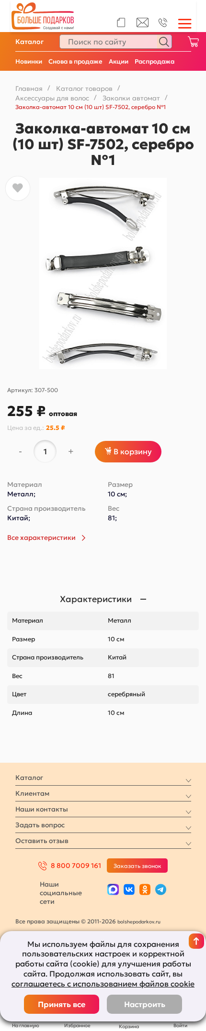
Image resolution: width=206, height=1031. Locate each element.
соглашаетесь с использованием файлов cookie (103, 983)
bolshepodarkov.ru (138, 922)
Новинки (28, 61)
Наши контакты (41, 809)
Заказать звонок (137, 865)
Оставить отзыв (42, 840)
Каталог (29, 41)
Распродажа (154, 61)
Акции (118, 61)
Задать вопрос (40, 825)
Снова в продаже (75, 61)
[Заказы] (121, 22)
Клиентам (32, 793)
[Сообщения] (143, 25)
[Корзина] (193, 41)
